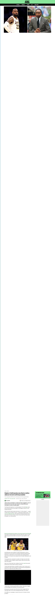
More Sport (37, 4)
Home (6, 491)
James (9, 512)
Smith (25, 563)
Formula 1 (23, 4)
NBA (8, 491)
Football (18, 4)
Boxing (28, 4)
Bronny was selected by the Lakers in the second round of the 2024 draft (18, 533)
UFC (32, 4)
